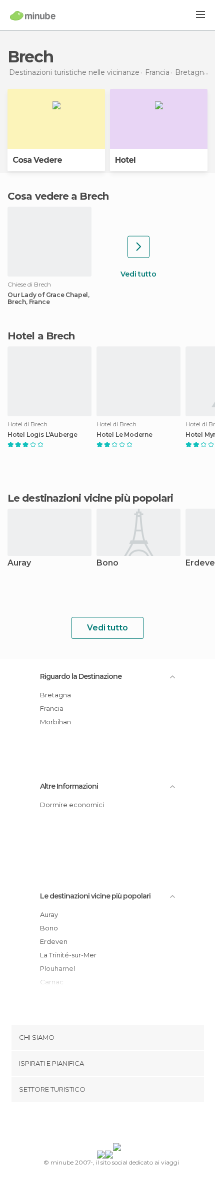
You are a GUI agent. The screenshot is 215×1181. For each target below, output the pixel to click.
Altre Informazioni (69, 786)
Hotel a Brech (41, 336)
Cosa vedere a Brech (58, 196)
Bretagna (55, 695)
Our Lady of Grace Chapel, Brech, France (49, 298)
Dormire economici (72, 805)
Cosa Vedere (37, 160)
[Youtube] (131, 1124)
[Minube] (33, 15)
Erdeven (54, 941)
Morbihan (55, 722)
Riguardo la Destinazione (81, 676)
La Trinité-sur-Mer (68, 955)
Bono (107, 563)
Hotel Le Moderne (124, 434)
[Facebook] (92, 1124)
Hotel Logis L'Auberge (43, 434)
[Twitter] (105, 1124)
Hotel (125, 160)
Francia (52, 708)
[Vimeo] (118, 1124)
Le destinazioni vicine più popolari (91, 498)
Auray (19, 563)
